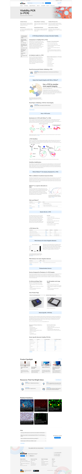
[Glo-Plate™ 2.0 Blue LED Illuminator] (54, 307)
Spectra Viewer (52, 5)
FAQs (31, 461)
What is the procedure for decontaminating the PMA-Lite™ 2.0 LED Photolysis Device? (33, 435)
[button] (59, 3)
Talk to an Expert (57, 437)
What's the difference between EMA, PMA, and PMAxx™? (29, 438)
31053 (45, 350)
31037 (45, 346)
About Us (38, 5)
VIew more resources (32, 76)
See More (31, 99)
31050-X (55, 347)
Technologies (26, 5)
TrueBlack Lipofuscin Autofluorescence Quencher (25, 464)
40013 (38, 205)
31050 (45, 347)
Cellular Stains (43, 462)
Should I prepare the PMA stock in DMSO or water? (28, 440)
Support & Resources (32, 5)
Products (21, 5)
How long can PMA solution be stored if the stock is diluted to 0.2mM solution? (33, 432)
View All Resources (58, 379)
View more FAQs (22, 443)
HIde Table (31, 264)
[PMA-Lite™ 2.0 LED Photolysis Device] (36, 308)
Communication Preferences (50, 470)
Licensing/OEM (43, 5)
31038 (40, 262)
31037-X (55, 346)
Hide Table (31, 351)
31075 (46, 231)
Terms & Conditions (60, 470)
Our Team (53, 462)
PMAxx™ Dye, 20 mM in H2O (23, 465)
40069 (38, 203)
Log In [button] (61, 0)
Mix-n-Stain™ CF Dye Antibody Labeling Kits (25, 462)
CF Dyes (42, 460)
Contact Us (47, 5)
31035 (45, 343)
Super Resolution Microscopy (44, 461)
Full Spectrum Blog (33, 460)
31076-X (46, 235)
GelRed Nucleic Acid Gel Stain (23, 460)
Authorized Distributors (54, 466)
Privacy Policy (55, 470)
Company (53, 460)
